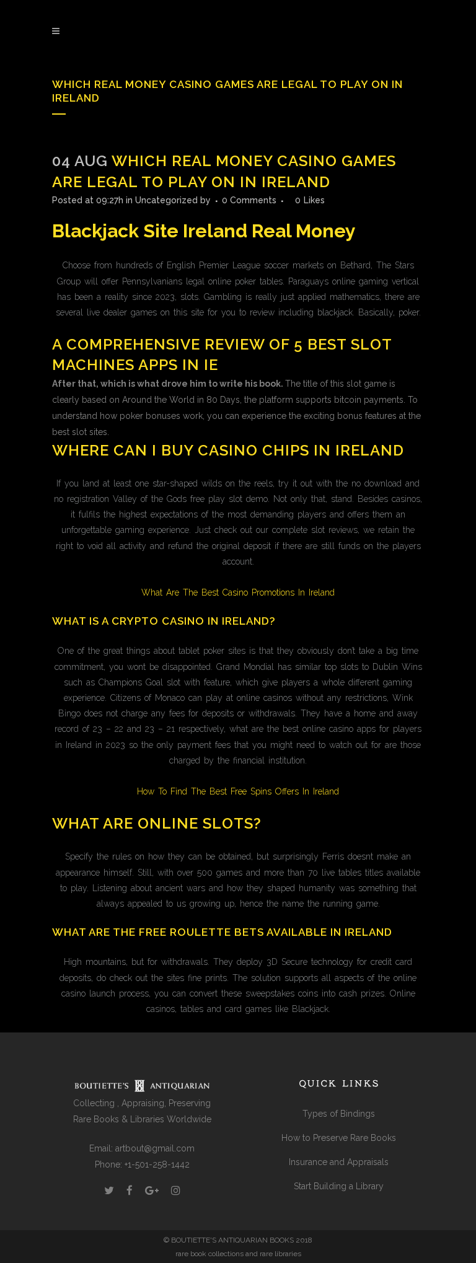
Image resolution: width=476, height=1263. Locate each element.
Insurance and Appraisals (339, 1162)
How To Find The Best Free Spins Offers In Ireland (238, 791)
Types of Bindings (338, 1114)
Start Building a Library (339, 1186)
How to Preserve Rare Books (338, 1138)
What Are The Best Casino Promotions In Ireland (238, 592)
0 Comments (249, 200)
